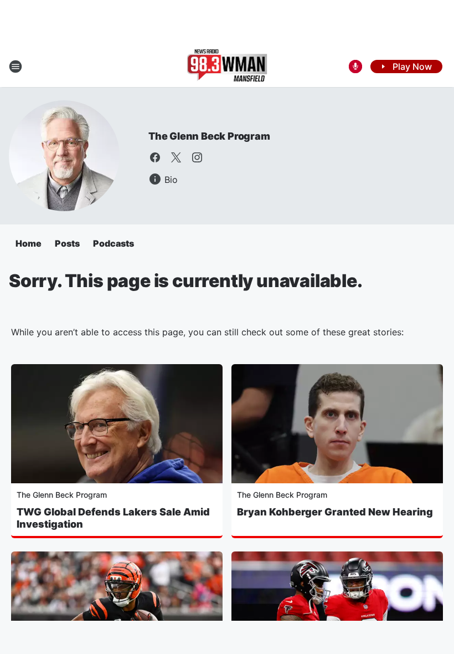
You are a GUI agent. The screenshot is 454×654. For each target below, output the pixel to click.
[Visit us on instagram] (197, 157)
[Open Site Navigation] (15, 66)
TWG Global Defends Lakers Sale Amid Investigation (113, 518)
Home (29, 243)
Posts (67, 243)
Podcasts (113, 243)
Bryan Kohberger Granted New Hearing (335, 512)
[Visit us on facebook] (155, 157)
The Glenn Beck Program (209, 136)
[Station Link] (227, 66)
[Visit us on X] (176, 157)
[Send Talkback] (355, 66)
